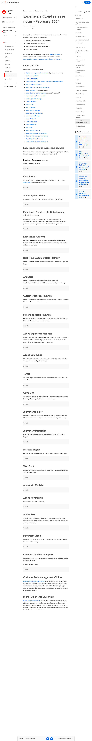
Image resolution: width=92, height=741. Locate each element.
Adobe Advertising (31, 124)
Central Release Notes (41, 11)
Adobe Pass (29, 127)
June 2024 (7, 60)
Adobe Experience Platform (34, 84)
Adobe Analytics (30, 90)
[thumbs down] (51, 738)
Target (77, 79)
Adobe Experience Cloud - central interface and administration (44, 81)
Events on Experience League (82, 28)
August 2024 (8, 53)
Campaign (78, 83)
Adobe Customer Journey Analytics (36, 93)
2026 (5, 35)
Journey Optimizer (80, 86)
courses (35, 59)
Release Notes (31, 29)
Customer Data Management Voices (33, 581)
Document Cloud (80, 112)
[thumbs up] (47, 738)
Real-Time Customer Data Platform (82, 52)
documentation (27, 59)
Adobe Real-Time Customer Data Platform (38, 87)
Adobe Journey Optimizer (33, 110)
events (40, 59)
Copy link (88, 11)
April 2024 (7, 68)
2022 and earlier (8, 86)
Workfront (78, 97)
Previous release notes (7, 31)
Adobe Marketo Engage (32, 116)
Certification (27, 182)
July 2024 (7, 57)
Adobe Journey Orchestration (34, 113)
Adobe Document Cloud (33, 130)
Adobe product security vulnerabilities (37, 142)
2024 (5, 42)
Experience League (54, 54)
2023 (5, 83)
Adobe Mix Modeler (31, 122)
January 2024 (8, 79)
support (59, 59)
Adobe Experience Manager (34, 99)
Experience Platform (81, 47)
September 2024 (9, 50)
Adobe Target (30, 104)
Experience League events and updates (37, 73)
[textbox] (9, 17)
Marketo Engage (80, 94)
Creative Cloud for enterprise (80, 116)
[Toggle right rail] (76, 7)
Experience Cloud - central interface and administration (82, 42)
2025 (5, 39)
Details (26, 169)
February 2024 (9, 75)
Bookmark (80, 11)
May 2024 (7, 64)
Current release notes (9, 27)
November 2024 (9, 46)
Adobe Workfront (31, 119)
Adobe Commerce (31, 101)
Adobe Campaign (31, 107)
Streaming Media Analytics (80, 66)
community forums (47, 59)
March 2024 (8, 71)
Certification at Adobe (32, 76)
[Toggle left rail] (16, 7)
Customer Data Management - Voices (37, 136)
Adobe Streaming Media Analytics (36, 96)
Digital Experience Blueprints (34, 139)
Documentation (27, 11)
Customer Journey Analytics (80, 61)
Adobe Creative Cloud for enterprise (36, 133)
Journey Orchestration (81, 90)
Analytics (78, 56)
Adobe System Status (32, 79)
